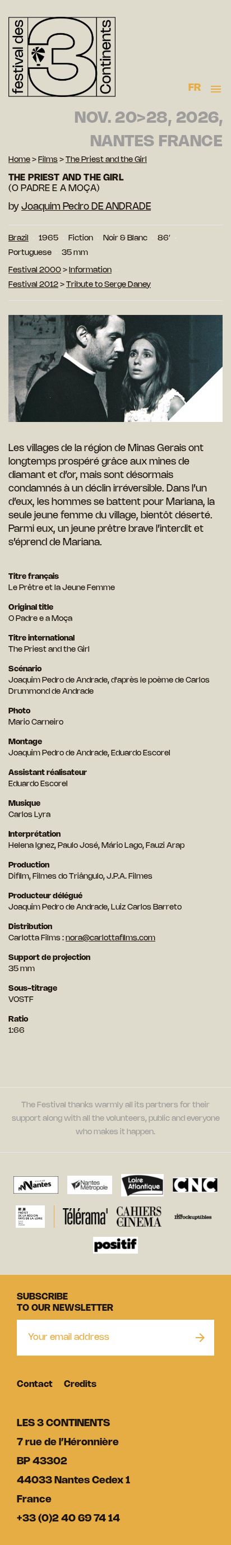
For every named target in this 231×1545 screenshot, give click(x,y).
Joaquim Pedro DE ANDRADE (86, 206)
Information (90, 270)
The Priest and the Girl (106, 160)
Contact (35, 1384)
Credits (80, 1384)
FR (194, 87)
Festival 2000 (34, 270)
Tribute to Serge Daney (108, 285)
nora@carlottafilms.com (110, 938)
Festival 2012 (33, 285)
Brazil (18, 238)
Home (19, 160)
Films (48, 160)
